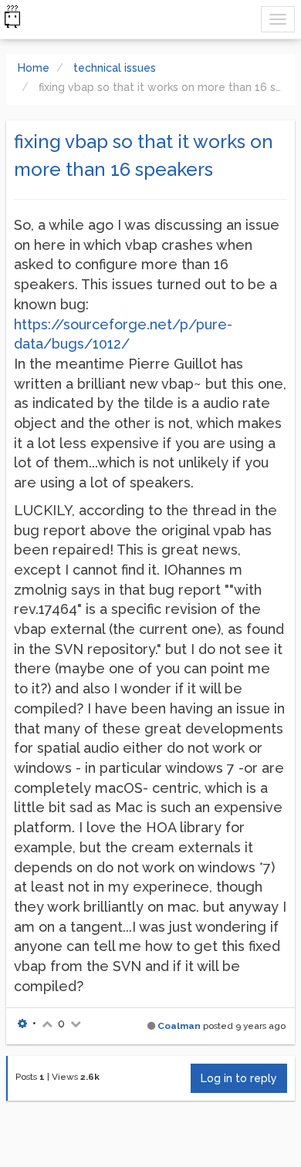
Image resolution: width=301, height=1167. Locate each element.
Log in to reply (239, 1078)
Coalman (179, 1025)
